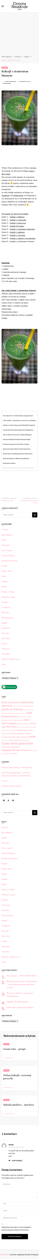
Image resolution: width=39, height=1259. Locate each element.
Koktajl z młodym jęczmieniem (23, 238)
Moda (4, 576)
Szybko (6, 743)
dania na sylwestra (8, 713)
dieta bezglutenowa (17, 714)
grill (19, 727)
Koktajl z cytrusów (17, 235)
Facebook (6, 195)
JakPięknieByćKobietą (26, 727)
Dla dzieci (6, 545)
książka (24, 730)
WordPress (5, 1254)
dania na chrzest (17, 706)
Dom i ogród (7, 550)
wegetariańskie (11, 750)
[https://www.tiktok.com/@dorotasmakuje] (8, 800)
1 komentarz (6, 83)
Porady (5, 602)
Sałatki (4, 623)
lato (23, 734)
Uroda (4, 643)
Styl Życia (6, 638)
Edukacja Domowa (9, 560)
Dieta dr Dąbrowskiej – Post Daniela (17, 767)
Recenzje (5, 612)
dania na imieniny (28, 706)
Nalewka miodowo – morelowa (18, 1104)
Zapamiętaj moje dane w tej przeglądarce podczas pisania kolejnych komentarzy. (16, 1228)
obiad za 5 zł (5, 740)
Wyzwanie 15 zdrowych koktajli (15, 214)
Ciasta (4, 540)
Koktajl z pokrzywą (18, 223)
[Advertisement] (19, 33)
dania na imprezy (12, 709)
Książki (4, 566)
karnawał (4, 730)
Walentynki (6, 747)
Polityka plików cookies (11, 786)
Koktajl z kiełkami (17, 217)
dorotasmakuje (10, 81)
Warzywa (5, 649)
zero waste (5, 754)
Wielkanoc (26, 750)
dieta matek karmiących (16, 720)
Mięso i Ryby (7, 571)
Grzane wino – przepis (14, 1048)
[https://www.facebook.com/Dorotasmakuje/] (4, 800)
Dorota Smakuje (8, 555)
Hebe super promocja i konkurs (20, 1007)
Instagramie (18, 195)
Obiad (4, 586)
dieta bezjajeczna (22, 717)
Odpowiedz (17, 1161)
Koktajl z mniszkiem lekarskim (22, 229)
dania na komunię (29, 710)
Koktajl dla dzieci (17, 226)
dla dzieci (11, 726)
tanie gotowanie (22, 743)
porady (26, 740)
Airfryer (5, 529)
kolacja (19, 730)
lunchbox (5, 737)
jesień (34, 727)
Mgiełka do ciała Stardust (17, 1001)
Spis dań (5, 633)
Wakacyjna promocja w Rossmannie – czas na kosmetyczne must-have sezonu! (22, 984)
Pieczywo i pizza (8, 597)
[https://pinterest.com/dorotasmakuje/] (13, 800)
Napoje (4, 67)
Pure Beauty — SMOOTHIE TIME (21, 976)
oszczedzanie (14, 740)
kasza (9, 730)
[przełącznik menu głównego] (3, 6)
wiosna (34, 751)
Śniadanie (6, 628)
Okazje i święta (8, 592)
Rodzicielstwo (7, 617)
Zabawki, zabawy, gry (10, 659)
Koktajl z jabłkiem (17, 232)
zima (10, 754)
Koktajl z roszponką (18, 220)
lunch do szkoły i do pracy (18, 737)
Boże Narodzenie (11, 702)
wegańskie (14, 746)
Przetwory (6, 607)
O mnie (5, 781)
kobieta (13, 730)
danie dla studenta (20, 713)
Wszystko (6, 654)
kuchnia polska (15, 733)
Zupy (4, 664)
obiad (32, 737)
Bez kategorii (7, 535)
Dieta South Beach (23, 724)
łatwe (14, 753)
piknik (21, 740)
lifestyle (28, 733)
